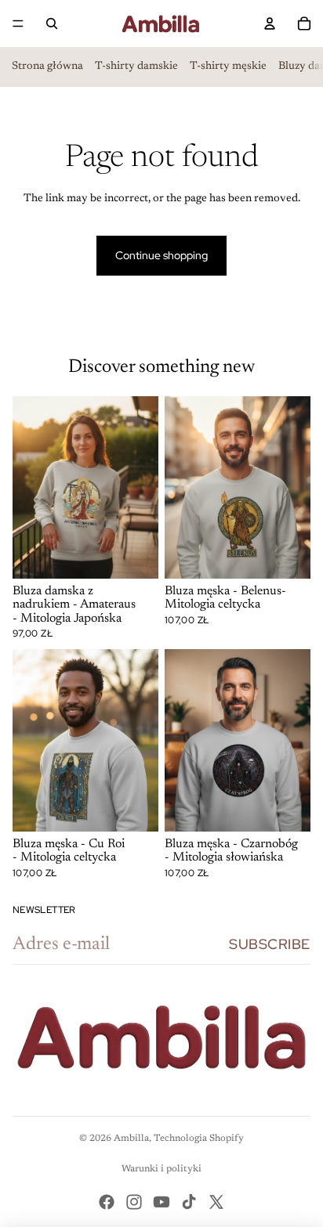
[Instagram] (134, 1202)
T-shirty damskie (136, 66)
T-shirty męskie (228, 66)
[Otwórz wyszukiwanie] (51, 23)
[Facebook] (106, 1202)
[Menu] (18, 23)
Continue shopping (161, 255)
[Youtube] (161, 1202)
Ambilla (131, 1138)
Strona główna (47, 66)
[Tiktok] (189, 1202)
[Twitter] (216, 1202)
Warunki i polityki (161, 1169)
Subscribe (269, 944)
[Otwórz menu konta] (269, 23)
